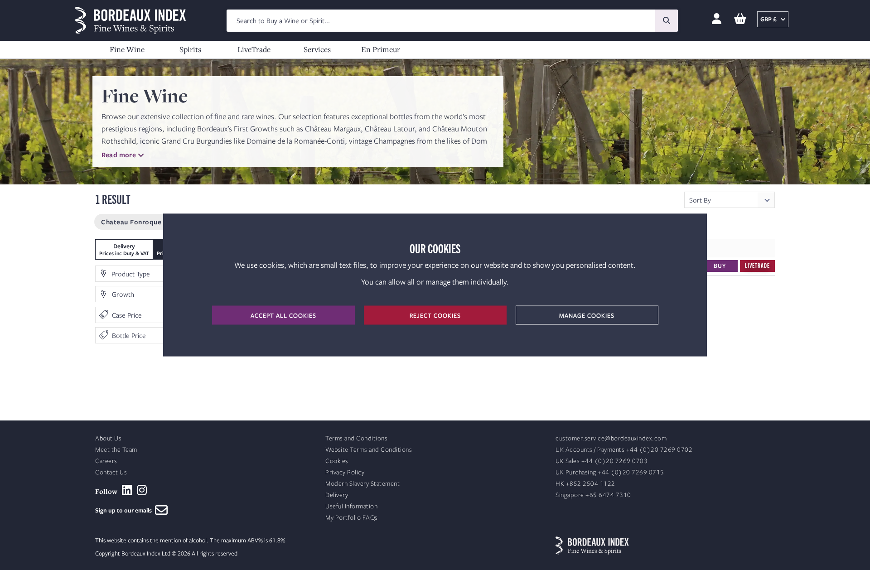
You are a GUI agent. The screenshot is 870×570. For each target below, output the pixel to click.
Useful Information (351, 506)
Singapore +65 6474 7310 (593, 495)
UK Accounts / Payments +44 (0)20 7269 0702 (624, 450)
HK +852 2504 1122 (585, 484)
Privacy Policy (344, 472)
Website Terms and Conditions (368, 450)
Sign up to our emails (125, 510)
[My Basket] (740, 19)
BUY (720, 265)
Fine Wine (127, 49)
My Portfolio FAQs (351, 518)
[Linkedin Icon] (127, 490)
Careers (106, 461)
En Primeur (380, 49)
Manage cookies (586, 315)
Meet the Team (116, 450)
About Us (108, 438)
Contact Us (111, 472)
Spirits (190, 49)
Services (317, 49)
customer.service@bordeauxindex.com (611, 438)
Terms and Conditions (356, 438)
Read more (119, 154)
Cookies (336, 461)
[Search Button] (666, 21)
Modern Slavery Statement (362, 484)
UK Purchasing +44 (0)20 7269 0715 (610, 472)
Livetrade (757, 265)
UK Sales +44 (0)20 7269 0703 (602, 461)
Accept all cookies (283, 315)
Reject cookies (435, 315)
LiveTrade (254, 49)
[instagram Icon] (142, 490)
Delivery (336, 495)
